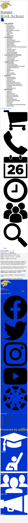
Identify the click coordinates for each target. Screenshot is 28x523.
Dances (8, 71)
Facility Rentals (10, 35)
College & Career (11, 57)
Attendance (9, 92)
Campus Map (10, 33)
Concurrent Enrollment (12, 52)
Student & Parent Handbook (13, 100)
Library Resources (11, 93)
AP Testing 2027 (10, 50)
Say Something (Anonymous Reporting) (16, 104)
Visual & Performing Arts (13, 67)
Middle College (10, 44)
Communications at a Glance (13, 82)
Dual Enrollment (10, 42)
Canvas (5, 425)
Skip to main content (5, 1)
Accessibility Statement (9, 419)
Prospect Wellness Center (13, 60)
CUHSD (6, 421)
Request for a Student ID (12, 96)
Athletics (9, 68)
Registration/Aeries (11, 77)
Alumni (8, 34)
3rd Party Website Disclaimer (10, 417)
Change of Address (11, 78)
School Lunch (10, 101)
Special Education (11, 40)
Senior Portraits (10, 105)
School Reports (10, 26)
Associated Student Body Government (16, 66)
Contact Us (9, 91)
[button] (9, 23)
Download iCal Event (19, 274)
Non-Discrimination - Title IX (11, 416)
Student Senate (10, 70)
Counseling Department (12, 56)
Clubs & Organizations (12, 64)
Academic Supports (11, 49)
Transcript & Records (12, 99)
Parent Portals (10, 80)
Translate (12, 252)
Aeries (5, 424)
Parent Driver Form (11, 88)
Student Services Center (12, 95)
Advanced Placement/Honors (13, 41)
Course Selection (11, 59)
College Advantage (11, 45)
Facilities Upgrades (8, 423)
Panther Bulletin (10, 63)
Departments (10, 38)
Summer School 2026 (12, 53)
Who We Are (10, 25)
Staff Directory (10, 29)
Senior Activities (10, 73)
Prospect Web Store (11, 74)
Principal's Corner (11, 27)
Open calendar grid (17, 278)
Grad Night (9, 103)
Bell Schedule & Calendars (13, 30)
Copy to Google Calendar (7, 274)
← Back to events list (7, 278)
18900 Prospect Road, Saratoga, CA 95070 (11, 291)
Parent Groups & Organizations (14, 84)
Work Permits (10, 97)
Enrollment (9, 31)
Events (2, 276)
